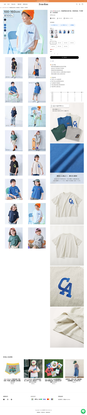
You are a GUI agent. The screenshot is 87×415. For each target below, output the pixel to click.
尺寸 (51, 39)
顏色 (51, 28)
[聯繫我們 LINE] (83, 411)
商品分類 (13, 4)
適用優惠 (52, 22)
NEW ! (8, 4)
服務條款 (38, 412)
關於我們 (19, 4)
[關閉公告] (85, 1)
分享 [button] (53, 61)
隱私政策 (43, 412)
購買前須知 (25, 4)
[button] (76, 4)
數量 (51, 51)
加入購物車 (64, 57)
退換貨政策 (48, 412)
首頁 (5, 4)
